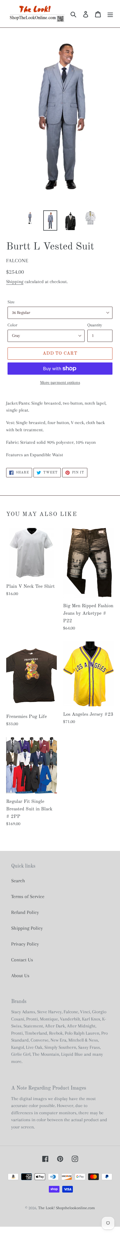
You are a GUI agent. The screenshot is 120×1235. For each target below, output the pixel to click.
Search (18, 880)
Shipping (14, 281)
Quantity (94, 324)
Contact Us (22, 959)
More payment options (60, 382)
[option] (30, 218)
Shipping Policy (27, 928)
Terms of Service (27, 896)
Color (12, 324)
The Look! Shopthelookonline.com (66, 1208)
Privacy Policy (25, 944)
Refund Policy (25, 912)
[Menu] (110, 13)
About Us (20, 975)
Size (11, 301)
